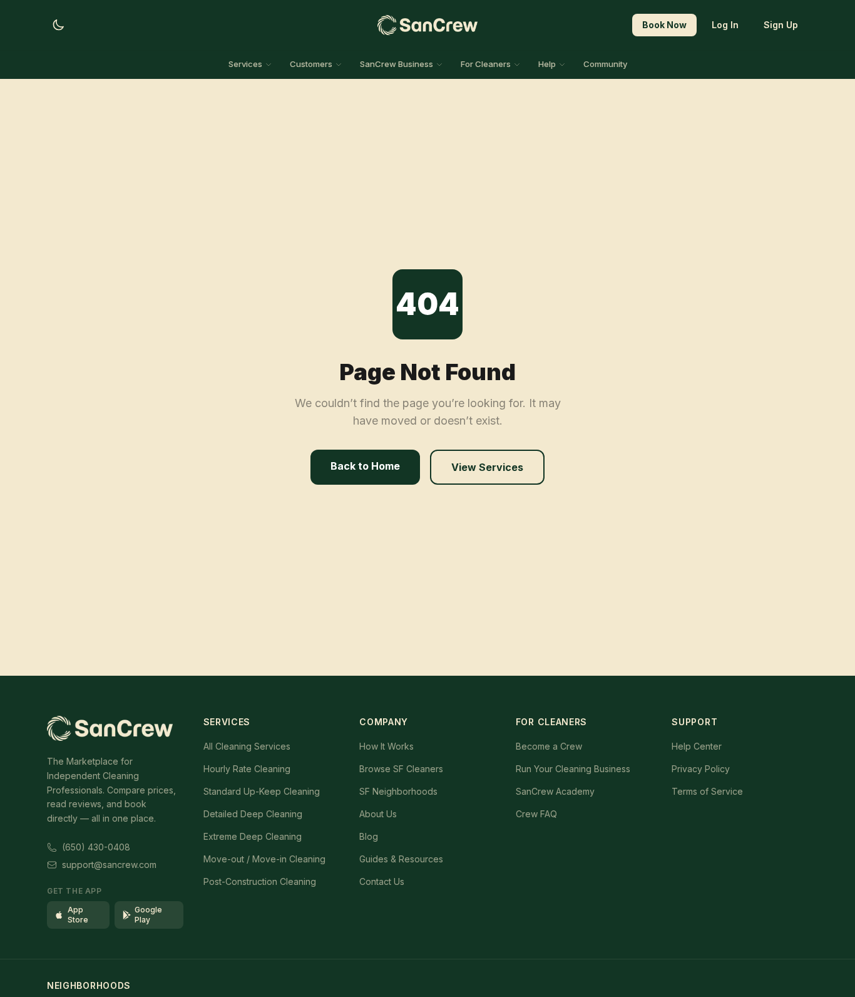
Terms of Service (707, 791)
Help (547, 64)
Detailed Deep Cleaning (252, 813)
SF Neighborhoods (398, 791)
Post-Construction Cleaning (259, 881)
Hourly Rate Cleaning (246, 768)
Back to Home (365, 466)
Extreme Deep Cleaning (252, 836)
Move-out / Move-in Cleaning (264, 859)
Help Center (697, 746)
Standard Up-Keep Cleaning (261, 791)
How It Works (386, 746)
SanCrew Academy (555, 791)
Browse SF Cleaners (401, 768)
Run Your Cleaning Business (573, 768)
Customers (311, 64)
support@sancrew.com (109, 864)
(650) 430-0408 (96, 847)
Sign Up (781, 24)
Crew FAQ (536, 813)
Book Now (664, 24)
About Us (378, 813)
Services (245, 64)
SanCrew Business (396, 64)
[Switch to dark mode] (58, 25)
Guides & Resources (401, 859)
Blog (368, 836)
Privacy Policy (701, 768)
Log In (725, 24)
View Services (487, 467)
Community (605, 64)
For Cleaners (486, 64)
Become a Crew (549, 746)
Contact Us (381, 881)
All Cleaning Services (246, 746)
